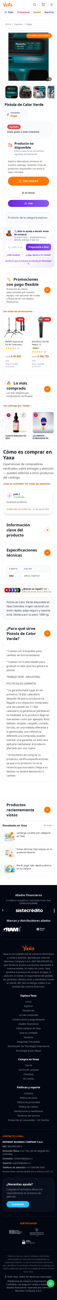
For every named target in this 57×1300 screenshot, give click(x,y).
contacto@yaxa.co (23, 1158)
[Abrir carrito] (43, 4)
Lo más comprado (28, 1014)
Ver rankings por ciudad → (17, 405)
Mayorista (49, 12)
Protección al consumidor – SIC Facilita (28, 1120)
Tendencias (28, 1010)
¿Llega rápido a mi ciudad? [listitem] (38, 255)
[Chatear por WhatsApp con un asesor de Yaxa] (50, 1283)
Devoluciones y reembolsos (28, 1111)
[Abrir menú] (51, 4)
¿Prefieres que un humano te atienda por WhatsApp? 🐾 (28, 262)
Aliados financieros (29, 1023)
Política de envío (28, 1097)
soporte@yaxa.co (21, 1162)
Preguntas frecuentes (28, 1041)
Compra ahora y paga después (28, 1019)
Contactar (18, 1204)
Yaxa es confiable (28, 1032)
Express (37, 12)
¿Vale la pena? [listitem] (13, 255)
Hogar (29, 24)
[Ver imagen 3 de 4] (39, 92)
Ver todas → (49, 825)
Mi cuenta (28, 1078)
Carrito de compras (28, 1069)
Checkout (28, 1074)
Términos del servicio (28, 1115)
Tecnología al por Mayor (28, 1050)
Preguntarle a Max (38, 246)
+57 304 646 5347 (36, 1167)
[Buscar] (34, 4)
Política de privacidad (28, 1102)
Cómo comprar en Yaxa (28, 1028)
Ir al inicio (28, 192)
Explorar (28, 1006)
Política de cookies (28, 1106)
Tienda (28, 1065)
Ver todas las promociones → (19, 311)
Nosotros (28, 1037)
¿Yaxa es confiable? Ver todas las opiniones (26, 483)
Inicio (8, 24)
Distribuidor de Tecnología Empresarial (28, 1046)
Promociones (23, 12)
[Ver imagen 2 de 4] (25, 92)
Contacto (28, 1093)
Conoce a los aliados (28, 903)
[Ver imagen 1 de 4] (11, 92)
